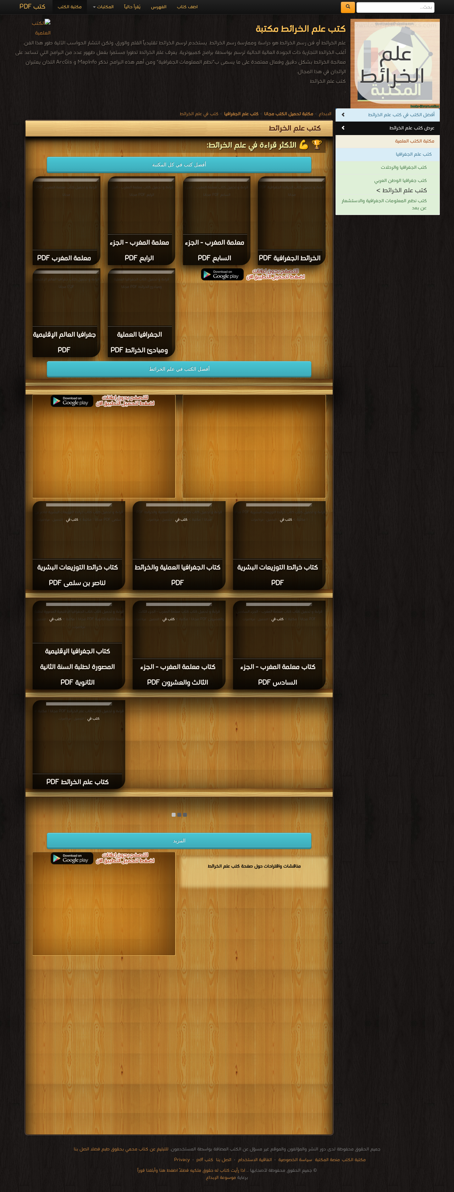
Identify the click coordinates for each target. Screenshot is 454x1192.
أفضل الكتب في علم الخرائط (179, 369)
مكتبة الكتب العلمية (414, 141)
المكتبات (105, 7)
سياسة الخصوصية (295, 1160)
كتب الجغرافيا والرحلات (404, 167)
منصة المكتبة (327, 1160)
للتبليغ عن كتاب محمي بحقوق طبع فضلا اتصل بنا (121, 1149)
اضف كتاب (187, 7)
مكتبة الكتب (70, 7)
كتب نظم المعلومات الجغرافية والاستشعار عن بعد (384, 205)
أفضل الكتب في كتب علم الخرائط (401, 115)
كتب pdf (204, 1160)
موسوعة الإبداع (221, 1178)
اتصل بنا (223, 1160)
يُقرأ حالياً (132, 7)
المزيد (179, 840)
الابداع (325, 114)
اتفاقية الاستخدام (254, 1160)
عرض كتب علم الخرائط (411, 128)
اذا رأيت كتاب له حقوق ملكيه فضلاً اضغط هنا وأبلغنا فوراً (191, 1170)
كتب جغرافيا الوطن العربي (400, 180)
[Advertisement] (179, 1046)
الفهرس (158, 7)
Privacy (182, 1160)
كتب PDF (32, 7)
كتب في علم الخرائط (199, 114)
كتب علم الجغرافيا (414, 154)
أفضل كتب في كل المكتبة (179, 164)
